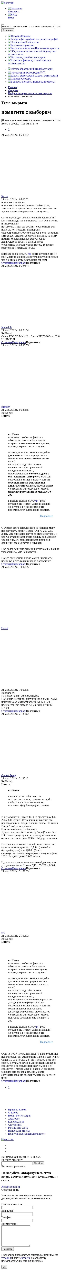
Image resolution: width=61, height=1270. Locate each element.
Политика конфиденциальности (26, 1133)
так (30, 253)
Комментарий (9, 1223)
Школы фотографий (46, 75)
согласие (25, 1257)
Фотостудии (35, 72)
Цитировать (19, 262)
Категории (8, 30)
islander (5, 406)
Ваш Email (7, 1210)
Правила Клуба (17, 1109)
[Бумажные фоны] (30, 1103)
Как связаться (16, 1121)
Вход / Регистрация (19, 1115)
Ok (4, 1267)
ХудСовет (13, 1118)
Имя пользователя (11, 1204)
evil (3, 932)
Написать (7, 1249)
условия (6, 1257)
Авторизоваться (10, 1186)
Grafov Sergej (8, 775)
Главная (12, 87)
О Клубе (13, 1112)
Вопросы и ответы (43, 81)
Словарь (26, 78)
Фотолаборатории (42, 68)
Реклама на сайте (18, 1127)
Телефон (6, 1217)
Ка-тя (4, 196)
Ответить (6, 262)
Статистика (15, 1124)
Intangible (6, 327)
